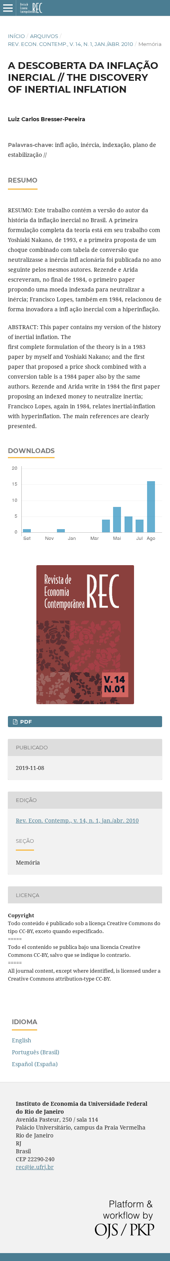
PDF (25, 721)
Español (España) (35, 1064)
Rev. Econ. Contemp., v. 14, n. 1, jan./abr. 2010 (70, 44)
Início (16, 36)
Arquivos (44, 36)
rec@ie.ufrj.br (35, 1167)
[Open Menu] (8, 8)
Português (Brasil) (35, 1052)
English (21, 1040)
